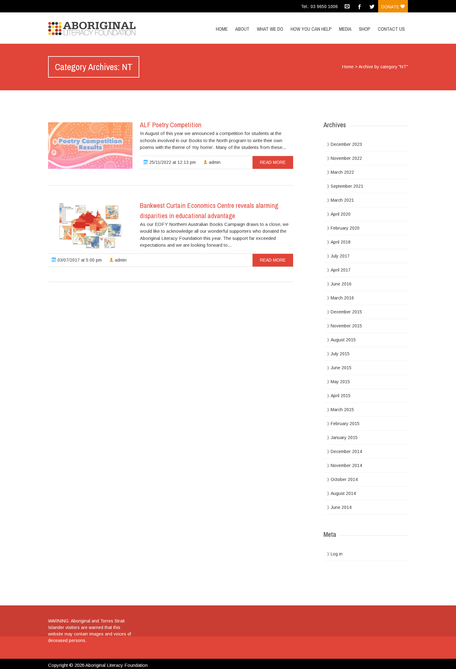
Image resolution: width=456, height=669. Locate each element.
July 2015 (340, 353)
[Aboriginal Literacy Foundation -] (101, 27)
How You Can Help (311, 28)
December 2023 (346, 144)
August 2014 (343, 493)
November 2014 (346, 465)
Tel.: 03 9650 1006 (319, 6)
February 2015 (345, 423)
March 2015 (342, 409)
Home (222, 28)
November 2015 (346, 325)
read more (273, 162)
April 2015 (341, 395)
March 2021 (342, 200)
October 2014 (344, 479)
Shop (364, 28)
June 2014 (341, 507)
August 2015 (343, 339)
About (242, 28)
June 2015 (341, 367)
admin (214, 162)
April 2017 (341, 269)
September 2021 (347, 186)
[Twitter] (372, 6)
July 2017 (340, 256)
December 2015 (346, 311)
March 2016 (342, 297)
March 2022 (342, 172)
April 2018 (341, 242)
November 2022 (346, 158)
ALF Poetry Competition (170, 124)
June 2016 (341, 283)
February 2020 (345, 228)
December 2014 (346, 451)
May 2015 (340, 381)
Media (345, 28)
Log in (336, 553)
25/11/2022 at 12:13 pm (172, 162)
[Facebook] (359, 6)
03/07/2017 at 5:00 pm (79, 260)
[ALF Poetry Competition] (90, 145)
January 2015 (344, 437)
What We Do (270, 28)
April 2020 (341, 214)
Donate (390, 6)
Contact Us (391, 28)
